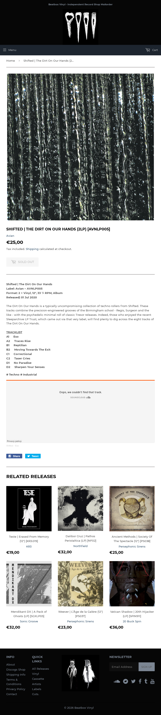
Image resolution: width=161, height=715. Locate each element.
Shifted (9, 446)
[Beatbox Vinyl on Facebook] (140, 681)
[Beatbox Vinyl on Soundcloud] (117, 681)
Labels (36, 689)
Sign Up (146, 666)
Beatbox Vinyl (84, 707)
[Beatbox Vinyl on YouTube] (152, 681)
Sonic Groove (29, 621)
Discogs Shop (15, 669)
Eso (17, 446)
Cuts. (35, 694)
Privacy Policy (15, 689)
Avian (10, 235)
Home (10, 60)
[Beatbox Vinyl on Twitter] (133, 681)
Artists (36, 684)
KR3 (28, 546)
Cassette (38, 678)
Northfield (80, 546)
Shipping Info (15, 674)
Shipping (32, 249)
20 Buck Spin (132, 621)
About (10, 664)
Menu (12, 50)
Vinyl (35, 673)
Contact (11, 694)
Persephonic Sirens (132, 546)
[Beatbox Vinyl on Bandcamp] (125, 681)
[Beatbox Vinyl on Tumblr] (145, 681)
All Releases (40, 668)
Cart (154, 50)
